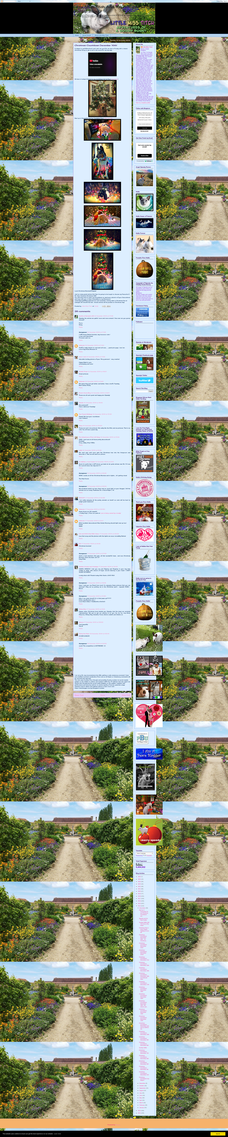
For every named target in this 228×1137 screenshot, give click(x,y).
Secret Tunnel (86, 35)
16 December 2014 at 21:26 (110, 437)
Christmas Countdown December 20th (144, 964)
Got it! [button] (218, 1134)
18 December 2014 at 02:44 (99, 633)
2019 (139, 893)
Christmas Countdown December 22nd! (143, 952)
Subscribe (144, 156)
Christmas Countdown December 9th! (144, 1038)
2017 (139, 898)
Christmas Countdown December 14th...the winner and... (143, 1003)
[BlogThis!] (105, 306)
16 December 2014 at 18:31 (94, 381)
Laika (80, 450)
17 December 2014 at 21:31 (96, 609)
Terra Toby (114, 79)
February (142, 1105)
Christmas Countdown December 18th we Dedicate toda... (144, 976)
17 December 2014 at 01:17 (94, 520)
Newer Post (79, 695)
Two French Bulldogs (85, 414)
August (141, 1090)
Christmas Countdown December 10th (144, 1033)
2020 (139, 891)
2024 (139, 881)
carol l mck (82, 356)
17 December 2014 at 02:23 (109, 533)
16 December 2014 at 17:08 (103, 316)
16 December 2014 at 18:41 (100, 393)
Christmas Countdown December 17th (144, 983)
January (141, 1107)
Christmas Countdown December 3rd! (144, 1073)
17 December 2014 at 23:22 (93, 622)
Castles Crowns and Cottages (88, 566)
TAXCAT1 (82, 497)
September (142, 1088)
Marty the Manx (84, 633)
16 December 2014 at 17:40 (94, 345)
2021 (139, 889)
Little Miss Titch (147, 47)
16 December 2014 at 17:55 (95, 356)
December (142, 908)
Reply (80, 327)
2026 (139, 876)
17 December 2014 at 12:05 (108, 566)
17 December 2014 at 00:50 (95, 509)
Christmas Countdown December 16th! (143, 989)
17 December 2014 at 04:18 (91, 543)
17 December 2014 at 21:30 (96, 596)
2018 (139, 896)
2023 (139, 884)
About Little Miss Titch (102, 35)
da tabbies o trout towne (87, 461)
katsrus (81, 622)
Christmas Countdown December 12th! (143, 1018)
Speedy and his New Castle (143, 919)
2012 (139, 1113)
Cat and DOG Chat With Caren (89, 533)
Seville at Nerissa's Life (86, 316)
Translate (149, 855)
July (140, 1093)
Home (77, 35)
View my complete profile (143, 102)
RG (80, 543)
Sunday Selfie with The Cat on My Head (144, 924)
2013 (139, 1110)
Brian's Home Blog (85, 393)
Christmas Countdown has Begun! (144, 1079)
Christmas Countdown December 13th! (143, 1011)
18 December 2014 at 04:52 (97, 643)
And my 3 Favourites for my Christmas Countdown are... (143, 913)
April (140, 1100)
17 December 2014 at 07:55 (96, 553)
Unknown (82, 345)
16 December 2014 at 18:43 (93, 402)
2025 (139, 879)
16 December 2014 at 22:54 (97, 486)
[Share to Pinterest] (110, 306)
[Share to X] (106, 306)
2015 (139, 903)
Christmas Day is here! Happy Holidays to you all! (144, 930)
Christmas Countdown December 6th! (144, 1057)
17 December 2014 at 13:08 (96, 583)
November (142, 1083)
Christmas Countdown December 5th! (144, 1062)
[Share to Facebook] (108, 306)
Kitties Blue (82, 609)
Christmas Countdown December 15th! (143, 996)
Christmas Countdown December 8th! (144, 1044)
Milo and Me (108, 118)
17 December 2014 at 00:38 (95, 497)
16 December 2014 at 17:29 (96, 332)
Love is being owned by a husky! (110, 513)
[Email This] (103, 306)
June (140, 1095)
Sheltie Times (83, 371)
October (141, 1085)
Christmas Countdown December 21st (144, 958)
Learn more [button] (57, 1134)
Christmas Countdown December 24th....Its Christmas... (143, 937)
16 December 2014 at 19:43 (102, 414)
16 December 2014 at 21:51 (104, 461)
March (141, 1102)
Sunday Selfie (143, 1047)
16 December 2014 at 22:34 (96, 473)
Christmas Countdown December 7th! (144, 1051)
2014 (139, 906)
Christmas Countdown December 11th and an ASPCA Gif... (144, 1026)
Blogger (117, 1124)
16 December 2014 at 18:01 (97, 371)
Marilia (81, 402)
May (140, 1097)
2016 (139, 901)
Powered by (140, 161)
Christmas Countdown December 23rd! (143, 945)
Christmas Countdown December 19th (144, 969)
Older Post (126, 695)
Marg (80, 425)
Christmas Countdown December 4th (143, 1068)
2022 (139, 886)
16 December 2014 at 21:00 (92, 425)
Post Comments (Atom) (107, 701)
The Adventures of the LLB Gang (89, 437)
